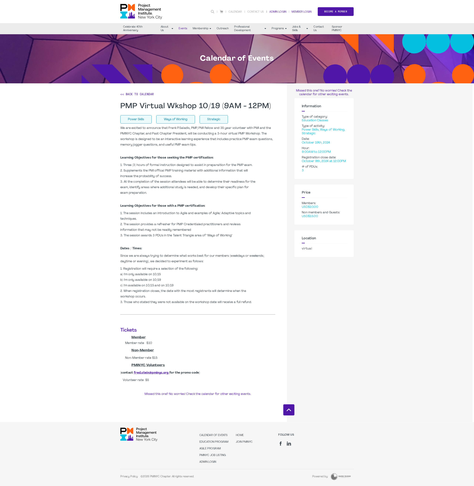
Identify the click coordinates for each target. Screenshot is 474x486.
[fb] (280, 444)
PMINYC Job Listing (212, 455)
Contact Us (255, 12)
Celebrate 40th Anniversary (133, 29)
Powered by (320, 476)
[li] (289, 444)
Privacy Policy (129, 476)
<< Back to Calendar (137, 94)
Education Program (213, 442)
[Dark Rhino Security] (341, 476)
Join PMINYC (244, 442)
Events (183, 28)
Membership (200, 28)
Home (240, 435)
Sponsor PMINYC (337, 29)
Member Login (301, 12)
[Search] (212, 11)
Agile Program (210, 448)
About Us (164, 29)
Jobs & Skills (296, 29)
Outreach (223, 28)
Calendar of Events (213, 435)
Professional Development (242, 29)
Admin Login (277, 12)
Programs (278, 28)
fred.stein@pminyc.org (151, 372)
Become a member (335, 11)
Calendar (235, 12)
